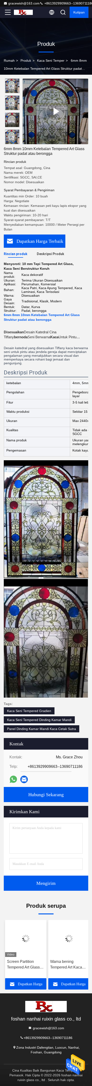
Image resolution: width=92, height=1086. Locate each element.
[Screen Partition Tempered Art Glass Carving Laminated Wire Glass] (24, 938)
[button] (13, 142)
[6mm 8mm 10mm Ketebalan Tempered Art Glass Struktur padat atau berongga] (55, 111)
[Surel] (24, 779)
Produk (26, 60)
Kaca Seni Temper (50, 60)
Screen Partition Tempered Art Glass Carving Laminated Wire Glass (22, 965)
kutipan (79, 12)
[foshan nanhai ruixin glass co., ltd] (23, 12)
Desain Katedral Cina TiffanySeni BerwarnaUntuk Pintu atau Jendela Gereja (40, 337)
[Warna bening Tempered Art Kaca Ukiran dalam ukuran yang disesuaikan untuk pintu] (67, 938)
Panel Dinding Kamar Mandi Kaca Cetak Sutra (41, 729)
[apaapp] (13, 779)
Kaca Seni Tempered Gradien (29, 711)
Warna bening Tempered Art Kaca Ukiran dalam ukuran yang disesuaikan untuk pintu (66, 965)
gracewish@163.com (24, 3)
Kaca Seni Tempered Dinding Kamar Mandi (39, 720)
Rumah (9, 60)
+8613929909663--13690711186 (48, 1038)
